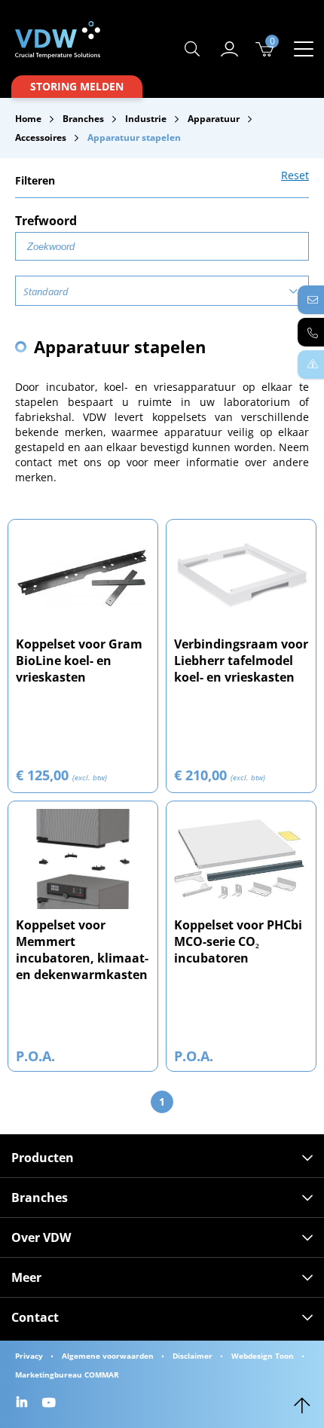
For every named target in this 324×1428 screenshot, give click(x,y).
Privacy (29, 1355)
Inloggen (229, 48)
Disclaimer (192, 1355)
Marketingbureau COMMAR (67, 1374)
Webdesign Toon (262, 1355)
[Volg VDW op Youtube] (50, 1403)
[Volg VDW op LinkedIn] (23, 1403)
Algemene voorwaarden (108, 1355)
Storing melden (77, 86)
